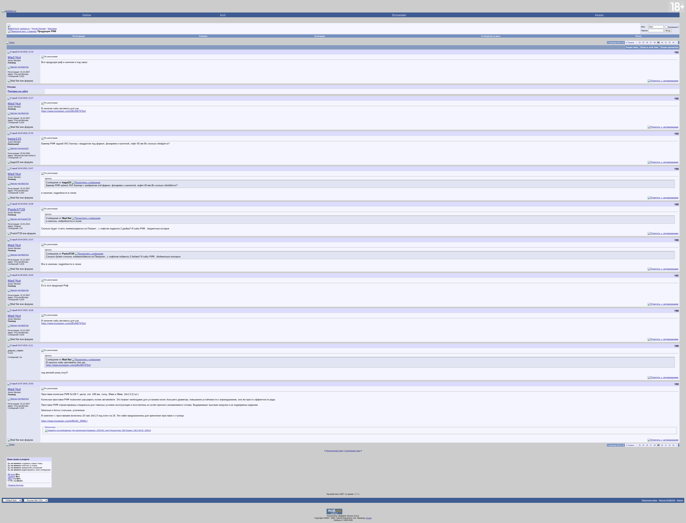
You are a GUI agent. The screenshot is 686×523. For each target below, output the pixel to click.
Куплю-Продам (39, 28)
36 (647, 42)
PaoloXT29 (16, 209)
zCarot (369, 518)
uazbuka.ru (25, 28)
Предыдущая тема (334, 451)
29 (639, 42)
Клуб (222, 15)
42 (669, 42)
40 (662, 42)
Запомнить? (673, 27)
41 (666, 42)
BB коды (11, 474)
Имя (643, 27)
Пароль (644, 30)
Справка (203, 36)
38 (654, 42)
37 (651, 42)
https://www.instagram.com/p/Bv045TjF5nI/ (63, 111)
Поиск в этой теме (649, 47)
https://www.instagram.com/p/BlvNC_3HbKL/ (64, 421)
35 (643, 42)
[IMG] (10, 478)
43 (673, 42)
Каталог (599, 15)
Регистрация (79, 36)
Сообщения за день (490, 36)
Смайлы (11, 476)
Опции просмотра (669, 47)
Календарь (319, 36)
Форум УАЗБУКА (667, 500)
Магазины (52, 28)
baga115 (14, 139)
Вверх (680, 500)
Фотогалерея (399, 15)
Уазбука (86, 15)
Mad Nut (14, 57)
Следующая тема (352, 451)
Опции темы (632, 47)
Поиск (638, 36)
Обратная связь (649, 500)
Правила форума (15, 485)
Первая (630, 42)
